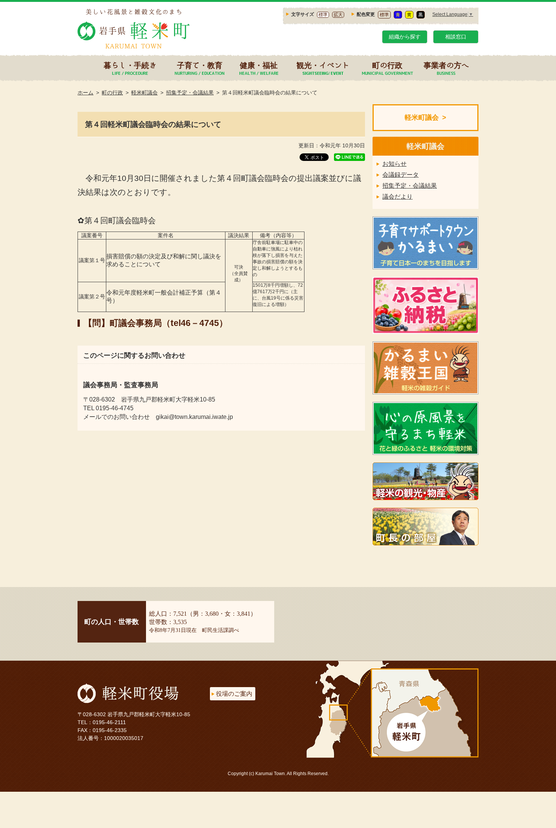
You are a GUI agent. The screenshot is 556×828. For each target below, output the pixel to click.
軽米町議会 (144, 93)
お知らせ (394, 164)
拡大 (338, 14)
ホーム (85, 93)
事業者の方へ (446, 65)
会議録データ (400, 174)
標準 (323, 14)
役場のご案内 (234, 694)
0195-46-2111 (109, 722)
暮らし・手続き (130, 65)
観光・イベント (323, 65)
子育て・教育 (199, 65)
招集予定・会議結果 (190, 93)
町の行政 (387, 65)
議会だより (397, 196)
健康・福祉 (259, 65)
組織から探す (405, 37)
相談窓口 (455, 37)
